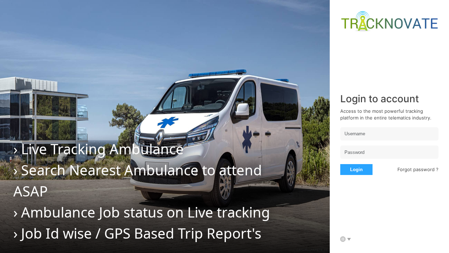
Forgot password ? (417, 169)
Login (356, 169)
